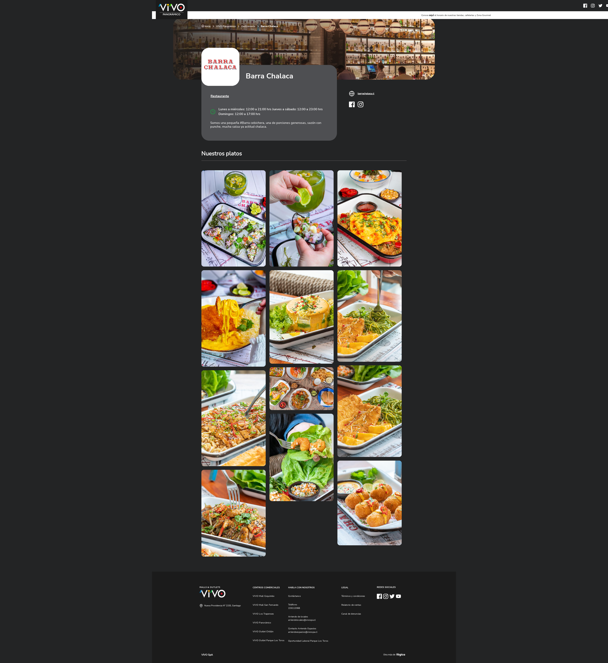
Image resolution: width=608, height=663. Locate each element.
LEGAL (344, 587)
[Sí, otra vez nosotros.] (395, 655)
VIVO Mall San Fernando (266, 604)
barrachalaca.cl (366, 93)
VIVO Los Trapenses (263, 613)
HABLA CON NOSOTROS (301, 587)
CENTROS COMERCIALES (266, 587)
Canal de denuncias (351, 613)
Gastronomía (248, 26)
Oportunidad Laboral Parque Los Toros (308, 640)
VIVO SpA (207, 655)
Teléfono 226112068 (294, 606)
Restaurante (220, 96)
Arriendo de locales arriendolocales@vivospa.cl (302, 618)
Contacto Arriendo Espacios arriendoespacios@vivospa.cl (302, 630)
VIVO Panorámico (226, 26)
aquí (431, 15)
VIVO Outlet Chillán (263, 631)
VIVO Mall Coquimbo (264, 596)
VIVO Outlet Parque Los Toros (268, 640)
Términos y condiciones (353, 596)
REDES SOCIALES (386, 587)
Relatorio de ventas (351, 604)
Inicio (207, 26)
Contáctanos (294, 596)
